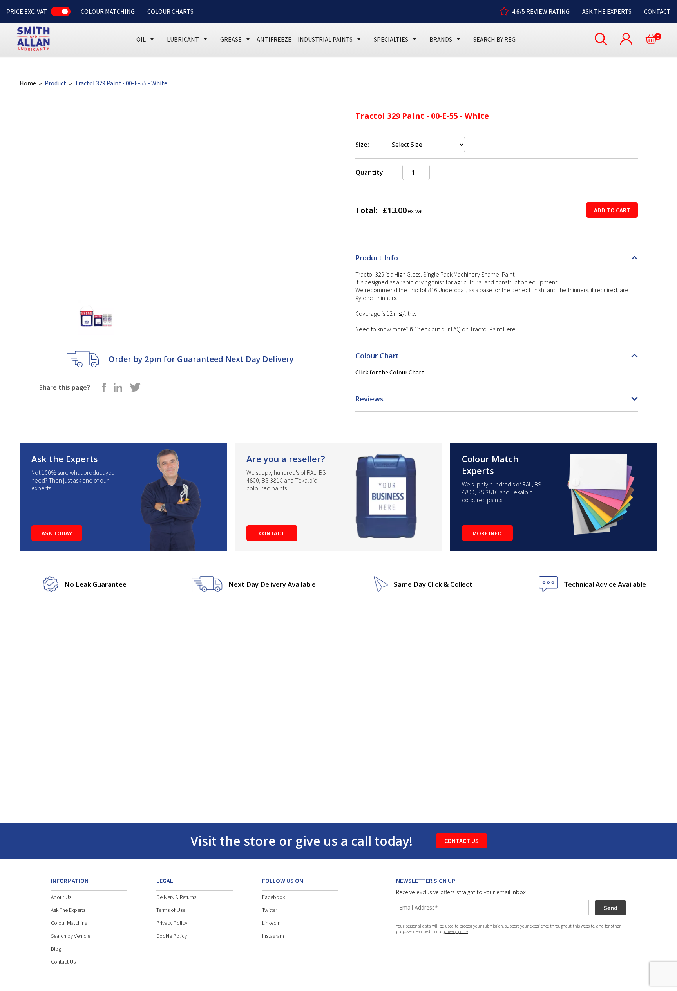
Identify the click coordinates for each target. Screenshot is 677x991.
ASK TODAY (57, 533)
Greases (234, 24)
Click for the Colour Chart (389, 372)
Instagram (273, 935)
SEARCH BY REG (494, 39)
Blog (56, 948)
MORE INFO (487, 533)
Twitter (269, 909)
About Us (61, 897)
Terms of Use (170, 909)
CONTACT (657, 11)
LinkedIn (271, 922)
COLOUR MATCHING (108, 11)
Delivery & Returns (176, 897)
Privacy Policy (171, 922)
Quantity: (370, 172)
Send (610, 907)
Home (28, 83)
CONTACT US (461, 841)
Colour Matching (69, 922)
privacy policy (456, 931)
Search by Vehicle (70, 935)
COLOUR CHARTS (170, 11)
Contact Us (63, 961)
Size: (362, 144)
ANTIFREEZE (274, 39)
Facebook (273, 897)
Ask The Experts (68, 909)
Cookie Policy (171, 935)
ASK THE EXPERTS (607, 11)
